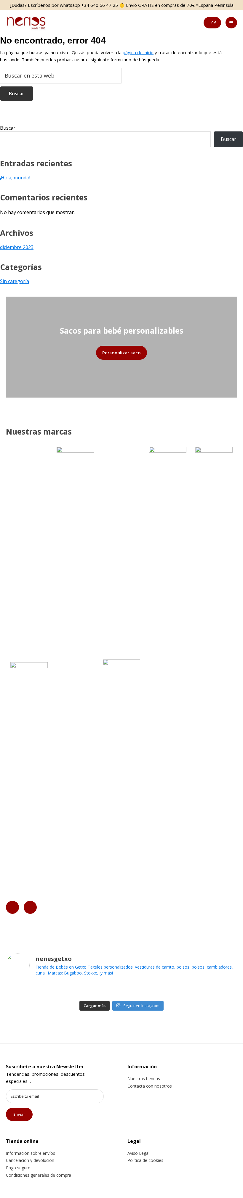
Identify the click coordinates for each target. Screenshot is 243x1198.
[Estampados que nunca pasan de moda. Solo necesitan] (39, 990)
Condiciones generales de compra (38, 1175)
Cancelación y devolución (30, 1160)
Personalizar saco (121, 353)
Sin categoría (14, 281)
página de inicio (138, 52)
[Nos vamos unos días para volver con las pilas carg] (110, 990)
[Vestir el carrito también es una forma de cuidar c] (63, 990)
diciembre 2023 (16, 247)
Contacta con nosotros (149, 1086)
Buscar (7, 128)
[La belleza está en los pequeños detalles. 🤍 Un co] (16, 990)
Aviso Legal (138, 1153)
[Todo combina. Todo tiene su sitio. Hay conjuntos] (133, 990)
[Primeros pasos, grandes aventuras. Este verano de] (227, 990)
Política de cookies (145, 1160)
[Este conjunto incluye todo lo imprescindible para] (180, 990)
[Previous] (12, 907)
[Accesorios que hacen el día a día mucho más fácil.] (86, 990)
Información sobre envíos (30, 1153)
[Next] (30, 907)
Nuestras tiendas (143, 1078)
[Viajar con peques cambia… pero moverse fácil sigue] (203, 990)
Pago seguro (18, 1167)
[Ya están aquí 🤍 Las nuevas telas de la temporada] (156, 990)
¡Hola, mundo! (15, 177)
